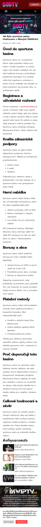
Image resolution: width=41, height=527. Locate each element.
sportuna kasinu (28, 106)
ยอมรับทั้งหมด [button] (21, 522)
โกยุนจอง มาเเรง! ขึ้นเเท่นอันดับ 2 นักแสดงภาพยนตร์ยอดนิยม (26, 456)
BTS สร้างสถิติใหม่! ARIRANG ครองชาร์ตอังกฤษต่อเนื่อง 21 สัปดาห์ (26, 476)
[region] (20, 24)
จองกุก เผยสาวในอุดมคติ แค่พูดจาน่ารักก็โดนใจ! (26, 446)
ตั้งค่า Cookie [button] (8, 522)
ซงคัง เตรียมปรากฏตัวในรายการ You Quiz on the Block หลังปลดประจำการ (26, 466)
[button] (20, 11)
